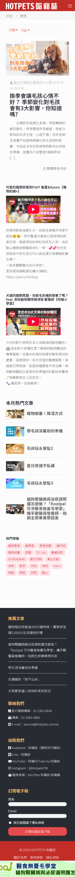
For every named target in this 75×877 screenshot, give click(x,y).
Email (12, 811)
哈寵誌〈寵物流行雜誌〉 (45, 747)
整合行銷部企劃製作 (28, 82)
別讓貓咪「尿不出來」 (24, 679)
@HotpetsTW (38, 768)
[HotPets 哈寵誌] (31, 5)
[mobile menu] (70, 5)
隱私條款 (52, 857)
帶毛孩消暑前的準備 (23, 667)
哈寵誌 (25, 754)
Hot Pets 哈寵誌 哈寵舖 (44, 774)
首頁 (9, 15)
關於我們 (20, 857)
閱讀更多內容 (56, 168)
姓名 (11, 799)
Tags (24, 29)
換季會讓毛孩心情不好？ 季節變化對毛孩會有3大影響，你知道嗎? (36, 105)
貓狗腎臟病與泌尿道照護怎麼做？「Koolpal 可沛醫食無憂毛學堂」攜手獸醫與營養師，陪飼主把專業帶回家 (37, 650)
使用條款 (36, 857)
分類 (12, 29)
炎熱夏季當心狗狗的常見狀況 (29, 690)
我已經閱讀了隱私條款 (28, 822)
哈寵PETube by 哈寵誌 (44, 761)
